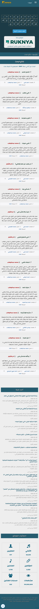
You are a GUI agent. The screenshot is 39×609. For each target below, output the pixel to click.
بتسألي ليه (25, 189)
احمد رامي (26, 82)
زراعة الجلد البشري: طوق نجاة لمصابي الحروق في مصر (20, 396)
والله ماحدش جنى (23, 356)
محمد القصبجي (12, 179)
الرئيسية (35, 54)
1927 (20, 85)
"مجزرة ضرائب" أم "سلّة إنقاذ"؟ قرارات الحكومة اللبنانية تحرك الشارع (19, 461)
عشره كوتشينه (26, 312)
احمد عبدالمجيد (26, 302)
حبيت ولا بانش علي (23, 211)
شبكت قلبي (26, 262)
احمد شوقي (26, 133)
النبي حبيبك (25, 143)
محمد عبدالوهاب (13, 72)
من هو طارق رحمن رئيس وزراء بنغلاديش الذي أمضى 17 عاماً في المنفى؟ (20, 475)
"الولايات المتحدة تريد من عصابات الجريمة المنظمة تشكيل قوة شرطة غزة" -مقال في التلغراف (21, 504)
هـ (18, 23)
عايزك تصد (25, 287)
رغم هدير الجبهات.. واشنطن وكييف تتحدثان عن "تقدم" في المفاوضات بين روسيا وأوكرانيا (20, 490)
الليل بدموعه (26, 118)
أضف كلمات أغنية (19, 31)
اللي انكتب (25, 93)
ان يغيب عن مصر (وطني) (23, 164)
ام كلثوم (9, 164)
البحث (30, 3)
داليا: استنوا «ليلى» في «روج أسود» (26, 421)
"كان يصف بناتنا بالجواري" (29, 518)
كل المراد (26, 338)
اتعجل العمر (25, 72)
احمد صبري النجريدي (12, 371)
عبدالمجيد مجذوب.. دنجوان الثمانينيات (25, 447)
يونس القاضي (26, 327)
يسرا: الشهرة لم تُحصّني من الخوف (26, 408)
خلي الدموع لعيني (23, 237)
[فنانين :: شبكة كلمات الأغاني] (10, 2)
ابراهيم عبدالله (26, 108)
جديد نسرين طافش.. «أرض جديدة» (26, 434)
